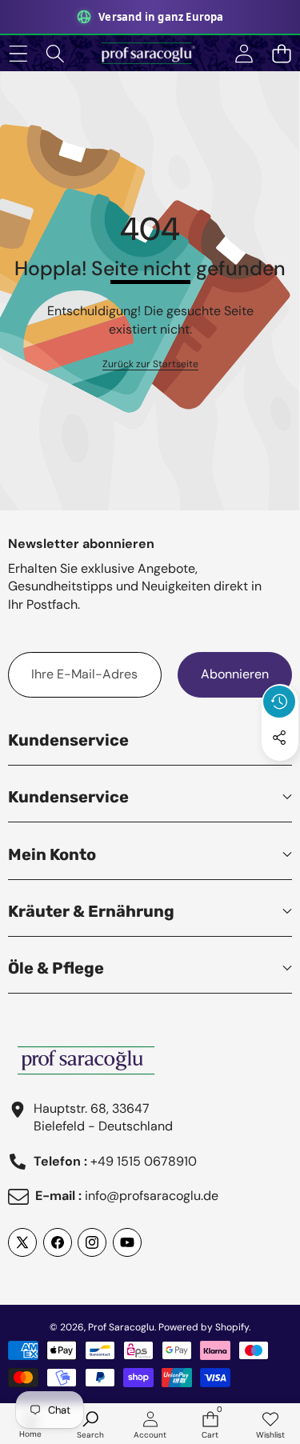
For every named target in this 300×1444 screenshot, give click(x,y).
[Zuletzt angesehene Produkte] (279, 702)
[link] (150, 364)
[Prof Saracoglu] (149, 53)
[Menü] (18, 53)
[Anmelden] (244, 53)
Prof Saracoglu (121, 1327)
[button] (281, 53)
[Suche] (56, 53)
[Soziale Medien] (279, 738)
